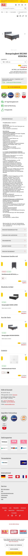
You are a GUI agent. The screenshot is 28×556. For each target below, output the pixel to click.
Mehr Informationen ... (14, 541)
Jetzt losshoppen (22, 1)
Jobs (10, 507)
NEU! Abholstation (5, 489)
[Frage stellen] (20, 16)
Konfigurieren (14, 549)
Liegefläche (4, 59)
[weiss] (5, 278)
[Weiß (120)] (3, 372)
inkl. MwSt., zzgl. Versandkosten (19, 69)
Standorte (15, 394)
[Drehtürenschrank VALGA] (14, 359)
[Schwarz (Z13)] (8, 372)
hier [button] (26, 72)
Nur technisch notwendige (14, 545)
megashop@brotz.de (9, 404)
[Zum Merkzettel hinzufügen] (26, 16)
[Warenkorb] (22, 4)
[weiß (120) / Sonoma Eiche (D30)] (5, 372)
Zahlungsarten (4, 495)
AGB (5, 510)
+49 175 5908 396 (10, 401)
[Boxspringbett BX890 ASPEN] (14, 295)
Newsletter (16, 507)
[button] (14, 101)
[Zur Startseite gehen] (3, 4)
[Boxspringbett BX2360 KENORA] (13, 34)
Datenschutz (11, 510)
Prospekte (14, 512)
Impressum (23, 507)
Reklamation (4, 497)
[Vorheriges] (2, 34)
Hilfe (2, 499)
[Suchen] (25, 8)
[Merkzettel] (19, 4)
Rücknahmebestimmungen (7, 493)
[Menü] (25, 4)
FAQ (2, 491)
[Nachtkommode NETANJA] (14, 265)
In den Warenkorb (15, 87)
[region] (14, 35)
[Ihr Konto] (15, 4)
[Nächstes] (24, 34)
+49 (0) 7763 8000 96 (8, 400)
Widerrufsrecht (20, 510)
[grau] (3, 278)
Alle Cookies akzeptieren (14, 553)
